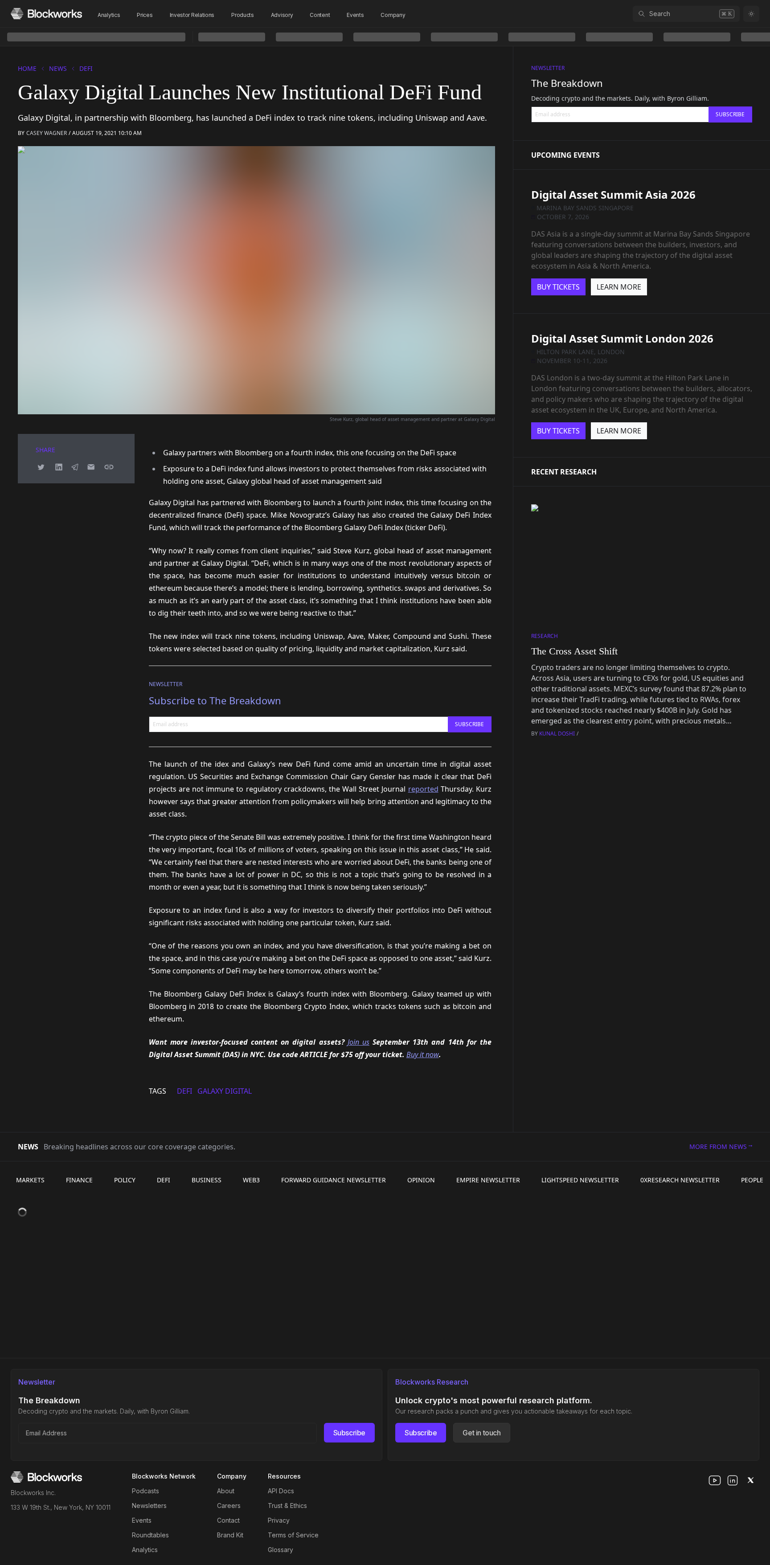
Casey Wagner (46, 133)
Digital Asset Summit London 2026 (622, 338)
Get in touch (481, 1432)
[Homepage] (46, 13)
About (225, 1491)
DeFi (86, 68)
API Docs (281, 1491)
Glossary (280, 1549)
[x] (750, 1480)
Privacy (279, 1520)
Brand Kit (230, 1535)
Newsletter (165, 684)
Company (393, 15)
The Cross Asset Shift (574, 651)
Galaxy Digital (224, 1091)
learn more (619, 287)
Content (320, 15)
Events (355, 15)
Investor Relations (192, 15)
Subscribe (349, 1432)
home (27, 68)
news (58, 68)
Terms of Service (293, 1535)
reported (423, 789)
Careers (229, 1505)
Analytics (109, 15)
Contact (228, 1520)
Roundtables (150, 1535)
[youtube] (715, 1480)
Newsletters (149, 1505)
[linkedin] (732, 1480)
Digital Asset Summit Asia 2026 (613, 194)
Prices (144, 15)
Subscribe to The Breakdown (215, 700)
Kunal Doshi (557, 733)
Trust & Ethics (287, 1505)
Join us (358, 1042)
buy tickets (558, 287)
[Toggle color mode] (751, 14)
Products (242, 15)
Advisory (282, 15)
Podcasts (145, 1491)
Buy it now (422, 1054)
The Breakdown (567, 83)
